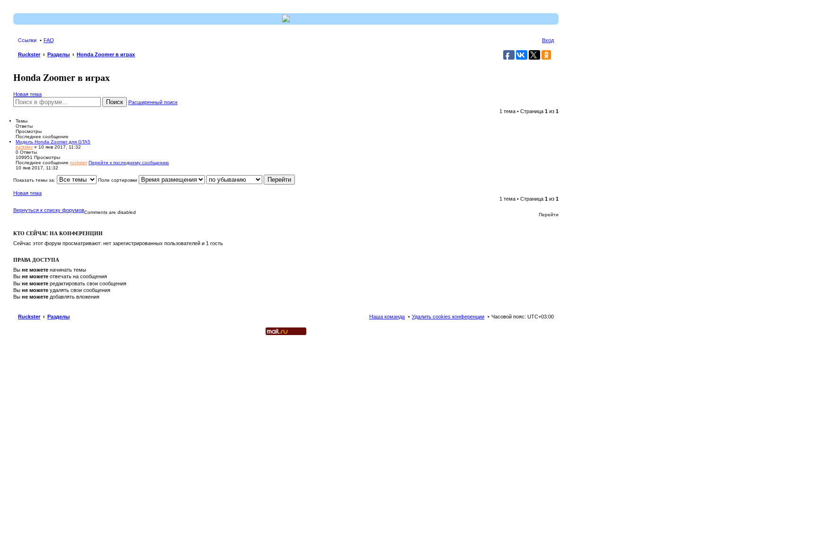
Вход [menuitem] (548, 40)
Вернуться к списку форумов (48, 210)
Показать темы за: (35, 180)
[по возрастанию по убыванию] (234, 180)
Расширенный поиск (153, 102)
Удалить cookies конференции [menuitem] (448, 316)
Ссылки (27, 40)
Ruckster (29, 316)
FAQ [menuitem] (49, 40)
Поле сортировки (118, 180)
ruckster (24, 147)
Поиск (114, 102)
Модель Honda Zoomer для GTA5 (53, 141)
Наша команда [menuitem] (387, 316)
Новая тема (27, 94)
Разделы (58, 316)
